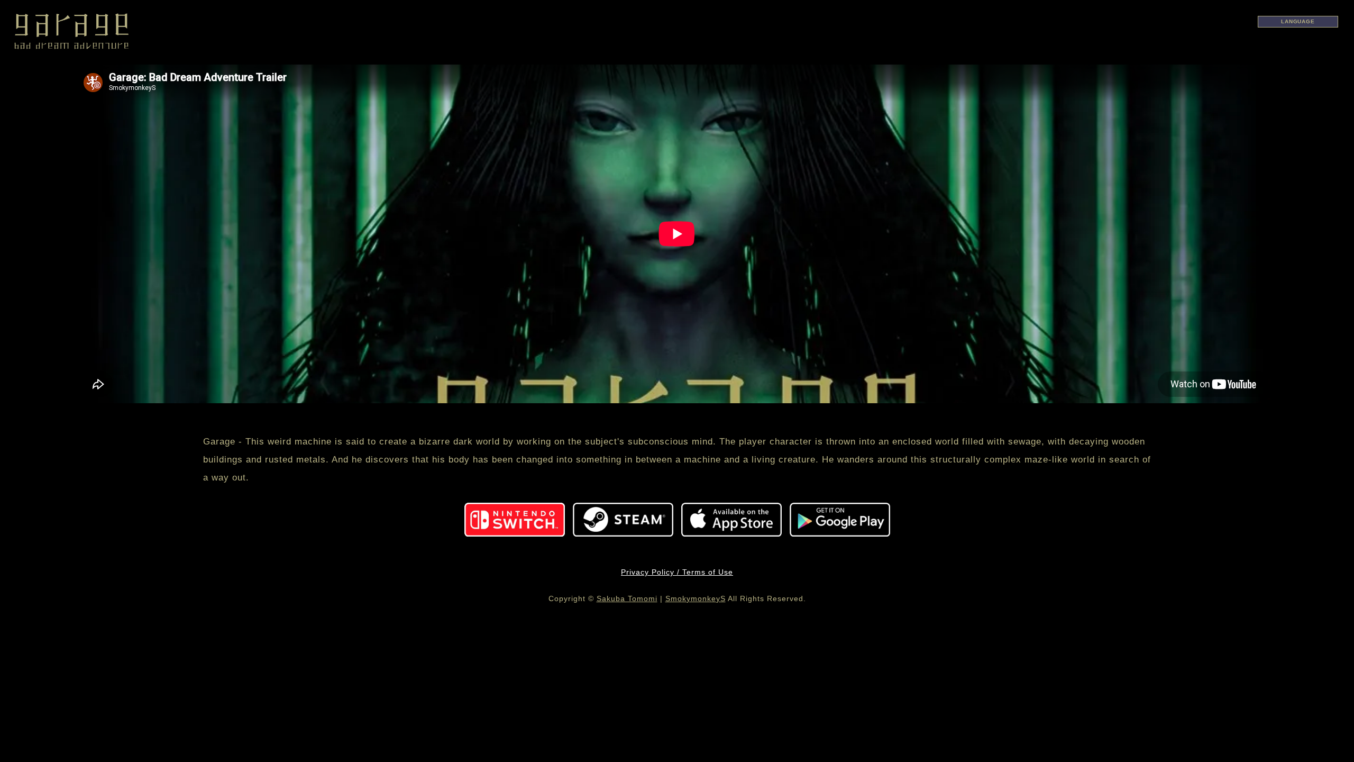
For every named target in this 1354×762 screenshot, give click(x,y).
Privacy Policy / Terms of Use (677, 572)
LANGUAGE (1297, 21)
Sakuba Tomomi (627, 598)
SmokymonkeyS (695, 598)
